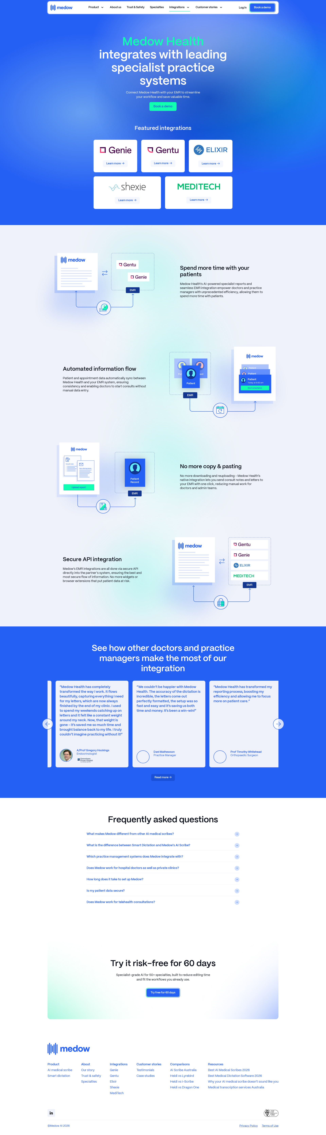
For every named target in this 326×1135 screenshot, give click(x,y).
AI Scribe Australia (183, 1070)
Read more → (163, 777)
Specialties (157, 7)
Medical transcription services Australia (236, 1087)
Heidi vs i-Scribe (182, 1081)
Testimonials (145, 1070)
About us (115, 7)
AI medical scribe (60, 1070)
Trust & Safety (135, 7)
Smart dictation (59, 1076)
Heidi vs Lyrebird (182, 1076)
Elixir (113, 1081)
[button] (243, 7)
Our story (88, 1070)
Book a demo (163, 106)
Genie (114, 1070)
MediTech (117, 1093)
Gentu (114, 1076)
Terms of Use (270, 1126)
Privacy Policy (248, 1126)
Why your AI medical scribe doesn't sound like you (243, 1081)
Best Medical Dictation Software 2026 (235, 1076)
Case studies (146, 1076)
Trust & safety (91, 1076)
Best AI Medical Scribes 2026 (229, 1070)
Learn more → (115, 163)
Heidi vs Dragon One (184, 1087)
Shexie (114, 1087)
